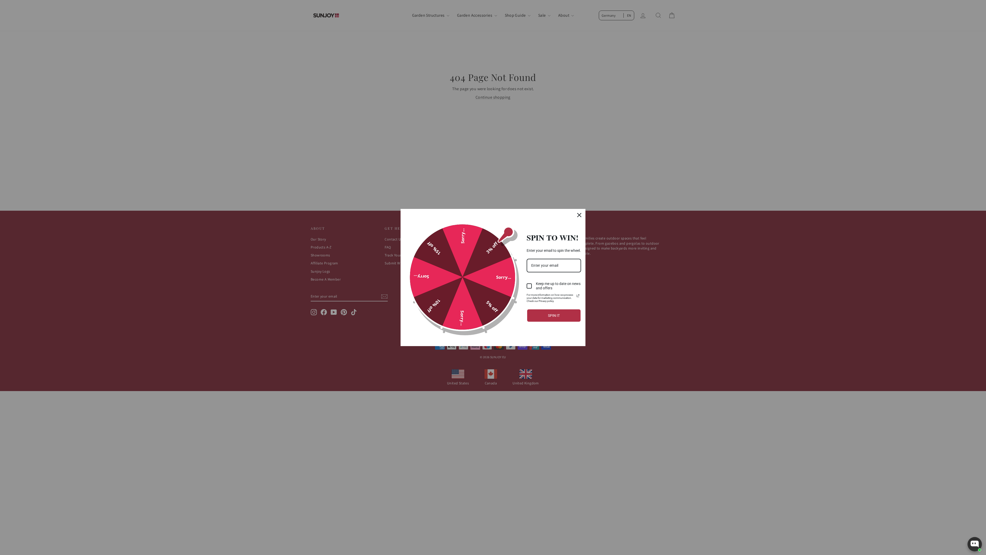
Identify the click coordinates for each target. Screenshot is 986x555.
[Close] (579, 215)
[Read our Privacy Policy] (578, 296)
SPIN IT (554, 315)
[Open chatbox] (975, 544)
